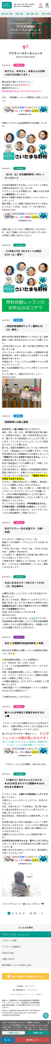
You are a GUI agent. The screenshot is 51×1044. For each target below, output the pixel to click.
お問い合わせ (8, 958)
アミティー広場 (9, 940)
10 (31, 913)
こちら (45, 1029)
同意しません (14, 1032)
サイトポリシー (32, 990)
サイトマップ (30, 986)
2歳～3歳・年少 (32, 14)
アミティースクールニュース (15, 934)
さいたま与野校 (25, 927)
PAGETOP (45, 1015)
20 (34, 913)
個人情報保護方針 (19, 990)
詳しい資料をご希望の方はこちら (28, 976)
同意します (38, 1032)
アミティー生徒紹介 (11, 946)
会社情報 (20, 986)
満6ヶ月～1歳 (7, 14)
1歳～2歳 (19, 14)
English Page (8, 952)
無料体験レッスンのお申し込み (16, 965)
